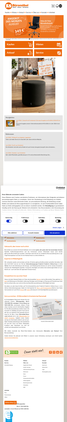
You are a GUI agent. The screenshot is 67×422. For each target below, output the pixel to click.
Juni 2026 (8, 137)
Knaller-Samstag (26, 367)
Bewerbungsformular (27, 382)
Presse (24, 376)
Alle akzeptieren (55, 233)
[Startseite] (16, 6)
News (24, 374)
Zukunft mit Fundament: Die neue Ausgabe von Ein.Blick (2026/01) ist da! (38, 121)
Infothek (52, 12)
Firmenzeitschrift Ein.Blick (28, 378)
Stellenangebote (26, 380)
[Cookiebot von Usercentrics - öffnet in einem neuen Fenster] (57, 188)
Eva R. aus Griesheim (17, 145)
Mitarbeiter (25, 385)
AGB (24, 387)
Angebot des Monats (27, 365)
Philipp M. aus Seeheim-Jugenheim (21, 137)
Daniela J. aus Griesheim (18, 153)
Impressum (44, 365)
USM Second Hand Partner (28, 369)
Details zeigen (57, 227)
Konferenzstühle (40, 241)
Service (28, 12)
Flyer (5, 392)
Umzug (22, 289)
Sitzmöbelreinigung (8, 365)
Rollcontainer (10, 238)
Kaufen (7, 12)
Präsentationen (7, 394)
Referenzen (25, 371)
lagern (29, 289)
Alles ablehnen (12, 233)
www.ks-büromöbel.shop (11, 337)
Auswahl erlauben (33, 233)
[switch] (25, 221)
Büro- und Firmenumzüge (44, 288)
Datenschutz (44, 367)
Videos (5, 397)
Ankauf (21, 12)
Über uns (36, 12)
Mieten (14, 12)
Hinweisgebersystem (46, 371)
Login (43, 369)
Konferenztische (11, 241)
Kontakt (44, 12)
